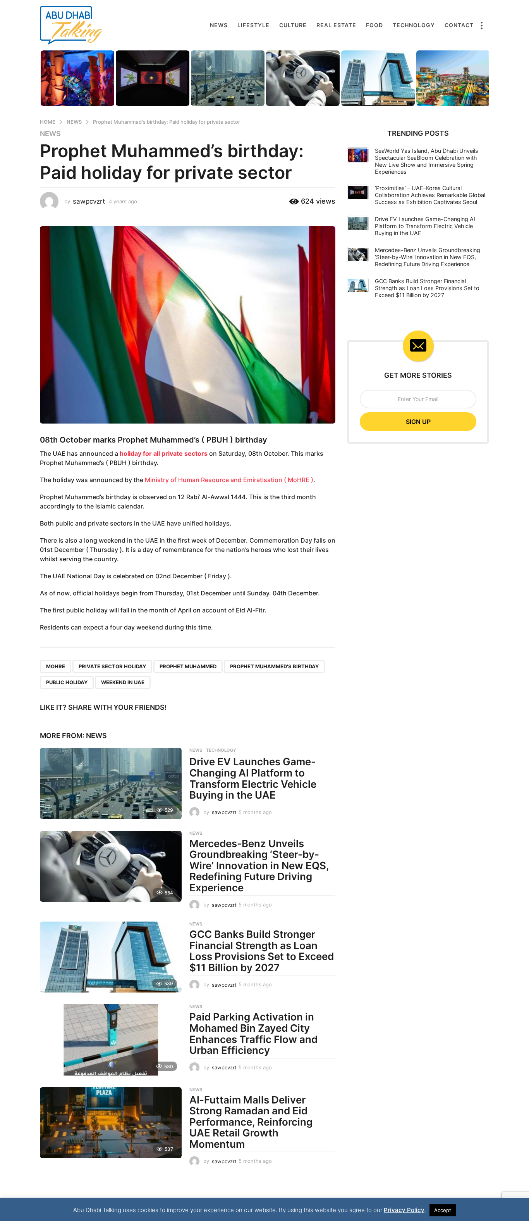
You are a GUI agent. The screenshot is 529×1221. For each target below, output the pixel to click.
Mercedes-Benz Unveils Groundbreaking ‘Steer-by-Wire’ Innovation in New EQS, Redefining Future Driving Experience (259, 865)
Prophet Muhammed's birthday (274, 666)
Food (374, 25)
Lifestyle (253, 25)
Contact (459, 25)
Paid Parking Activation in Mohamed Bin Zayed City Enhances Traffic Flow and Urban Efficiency (253, 1033)
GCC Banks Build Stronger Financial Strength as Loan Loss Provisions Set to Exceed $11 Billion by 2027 (261, 951)
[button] (481, 25)
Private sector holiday (112, 666)
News (219, 25)
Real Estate (336, 25)
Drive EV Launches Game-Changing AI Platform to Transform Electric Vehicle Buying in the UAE (252, 778)
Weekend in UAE (122, 682)
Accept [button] (442, 1210)
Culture (293, 25)
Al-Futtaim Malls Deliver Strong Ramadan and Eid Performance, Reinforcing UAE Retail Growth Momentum (251, 1122)
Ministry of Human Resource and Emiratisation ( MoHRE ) (229, 480)
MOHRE (55, 666)
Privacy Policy (404, 1210)
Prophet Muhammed (188, 666)
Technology (414, 25)
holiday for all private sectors (164, 453)
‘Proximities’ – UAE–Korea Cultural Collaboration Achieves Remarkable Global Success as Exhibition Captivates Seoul (430, 195)
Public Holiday (67, 682)
